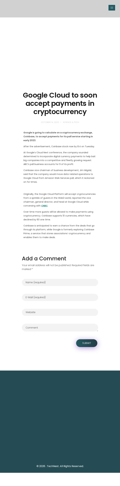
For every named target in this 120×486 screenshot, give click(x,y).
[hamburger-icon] (111, 8)
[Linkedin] (79, 452)
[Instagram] (72, 452)
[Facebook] (65, 452)
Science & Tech (71, 122)
